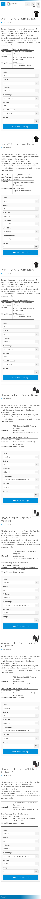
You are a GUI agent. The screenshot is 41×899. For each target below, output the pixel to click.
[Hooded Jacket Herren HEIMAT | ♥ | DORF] (36, 763)
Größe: (5, 80)
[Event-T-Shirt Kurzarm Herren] (36, 139)
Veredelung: (7, 95)
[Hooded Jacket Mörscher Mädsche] (36, 512)
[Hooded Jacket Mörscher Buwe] (36, 390)
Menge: (5, 117)
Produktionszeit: (9, 110)
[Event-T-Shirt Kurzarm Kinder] (36, 264)
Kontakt (3, 897)
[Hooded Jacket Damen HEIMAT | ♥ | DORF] (36, 638)
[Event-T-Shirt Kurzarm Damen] (36, 13)
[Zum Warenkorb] (38, 4)
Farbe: (5, 72)
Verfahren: (6, 87)
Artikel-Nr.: (7, 102)
